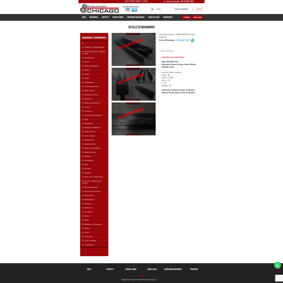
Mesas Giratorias (90, 152)
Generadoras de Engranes (93, 115)
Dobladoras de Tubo (91, 95)
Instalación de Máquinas (92, 127)
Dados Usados (89, 90)
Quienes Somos (117, 17)
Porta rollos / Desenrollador (93, 177)
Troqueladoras (89, 245)
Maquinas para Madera (92, 148)
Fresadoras (88, 111)
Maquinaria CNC (89, 144)
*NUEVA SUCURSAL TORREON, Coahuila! (94, 52)
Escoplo (87, 107)
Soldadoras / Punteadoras (93, 224)
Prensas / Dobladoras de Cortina (91, 182)
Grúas (86, 119)
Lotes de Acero (89, 136)
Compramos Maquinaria (135, 17)
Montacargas (88, 160)
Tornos (86, 232)
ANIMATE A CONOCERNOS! (94, 47)
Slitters (86, 220)
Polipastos (88, 173)
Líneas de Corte (89, 131)
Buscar (199, 9)
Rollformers (88, 208)
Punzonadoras (89, 195)
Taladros (87, 228)
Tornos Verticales (90, 240)
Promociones (168, 17)
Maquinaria (94, 17)
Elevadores (88, 99)
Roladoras (87, 204)
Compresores (89, 82)
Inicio (85, 17)
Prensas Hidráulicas (91, 187)
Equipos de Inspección (91, 103)
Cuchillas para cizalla (91, 86)
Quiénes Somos (131, 269)
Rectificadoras (89, 199)
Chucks (86, 74)
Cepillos (87, 70)
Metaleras (87, 156)
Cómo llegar (152, 269)
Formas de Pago (153, 17)
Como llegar (197, 17)
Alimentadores (89, 58)
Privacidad (194, 269)
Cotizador (186, 17)
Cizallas (87, 78)
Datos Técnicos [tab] (167, 51)
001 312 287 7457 (187, 1)
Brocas (86, 62)
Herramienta (88, 123)
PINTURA (87, 169)
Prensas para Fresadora (92, 191)
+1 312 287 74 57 (182, 40)
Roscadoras (88, 212)
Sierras (86, 216)
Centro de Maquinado (91, 66)
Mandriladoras (89, 140)
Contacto (105, 17)
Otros (86, 164)
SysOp (159, 279)
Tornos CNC (88, 236)
